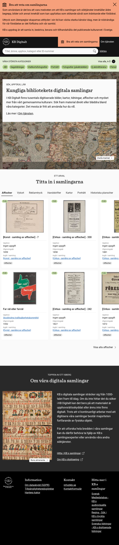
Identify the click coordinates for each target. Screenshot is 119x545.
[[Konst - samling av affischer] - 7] (25, 233)
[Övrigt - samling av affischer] (17, 330)
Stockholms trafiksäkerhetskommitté (21, 317)
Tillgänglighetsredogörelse (39, 488)
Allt (5, 67)
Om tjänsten (107, 41)
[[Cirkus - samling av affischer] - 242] (74, 305)
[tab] (7, 193)
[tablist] (59, 193)
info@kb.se (70, 485)
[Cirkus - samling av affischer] (67, 258)
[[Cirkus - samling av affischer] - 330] (74, 233)
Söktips (103, 51)
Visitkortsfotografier (37, 67)
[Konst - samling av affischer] (17, 258)
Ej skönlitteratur (99, 67)
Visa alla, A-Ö (104, 61)
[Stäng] (115, 4)
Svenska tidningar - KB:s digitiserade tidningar (101, 527)
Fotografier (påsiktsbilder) (75, 67)
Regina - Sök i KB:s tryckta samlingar (99, 516)
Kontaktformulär (73, 488)
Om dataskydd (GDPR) (37, 485)
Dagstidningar (17, 67)
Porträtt (55, 67)
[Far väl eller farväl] (25, 305)
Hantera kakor (32, 492)
